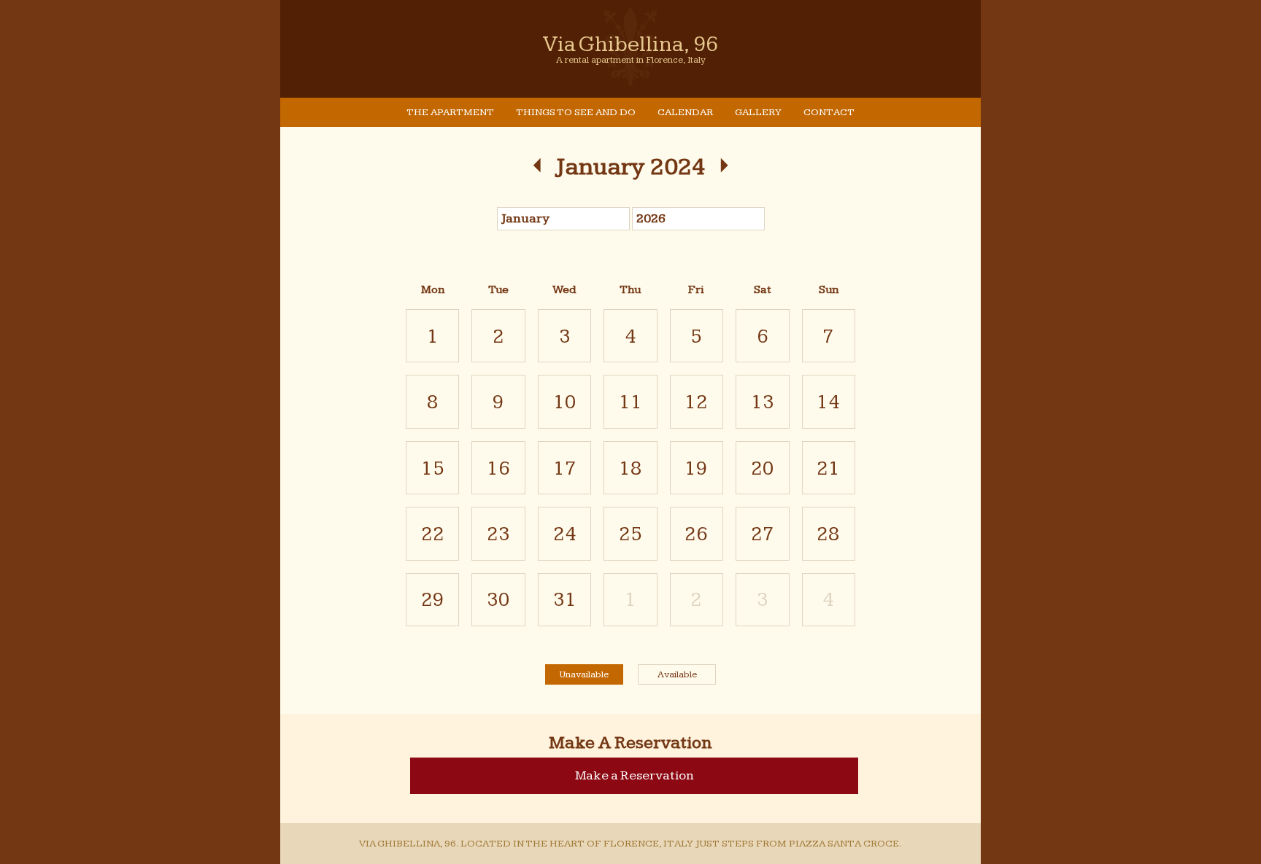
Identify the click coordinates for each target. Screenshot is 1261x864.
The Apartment (450, 112)
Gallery (758, 112)
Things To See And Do (576, 112)
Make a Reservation (634, 775)
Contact (829, 112)
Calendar (685, 112)
